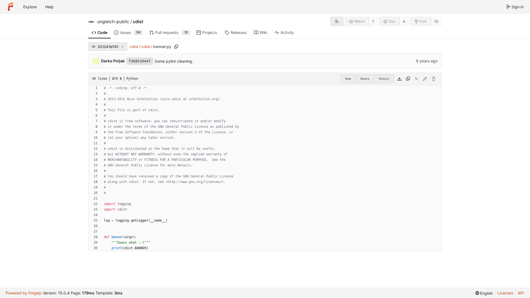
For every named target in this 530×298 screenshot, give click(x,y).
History (384, 79)
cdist (138, 21)
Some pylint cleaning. (174, 61)
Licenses (505, 293)
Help (49, 6)
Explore (30, 6)
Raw (348, 79)
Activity (287, 32)
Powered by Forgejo (24, 293)
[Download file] (399, 78)
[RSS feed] (336, 21)
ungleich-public (113, 21)
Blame (365, 79)
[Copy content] (408, 78)
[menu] (484, 293)
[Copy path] (176, 46)
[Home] (10, 7)
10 (436, 21)
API (521, 293)
